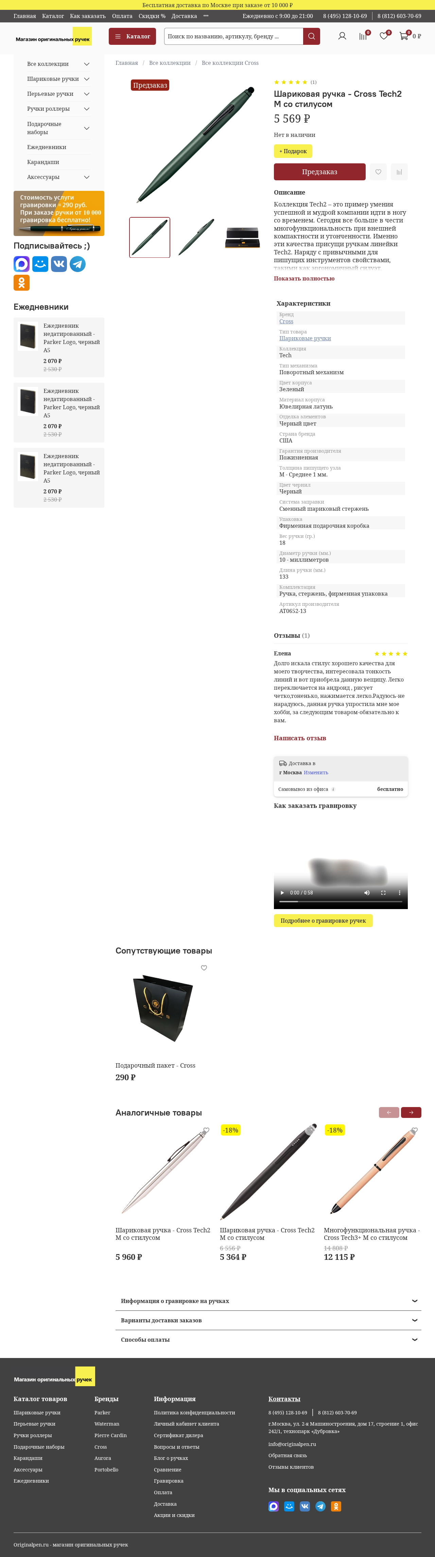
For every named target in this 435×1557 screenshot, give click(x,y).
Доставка (184, 16)
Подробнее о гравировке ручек (323, 920)
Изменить (316, 773)
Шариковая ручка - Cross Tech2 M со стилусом (163, 1234)
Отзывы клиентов (291, 1467)
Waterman (106, 1423)
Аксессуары (43, 177)
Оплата (122, 16)
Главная (25, 16)
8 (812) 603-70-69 (399, 16)
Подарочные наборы (44, 128)
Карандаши (43, 162)
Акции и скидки (174, 1515)
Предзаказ (319, 171)
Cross (286, 321)
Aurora (102, 1458)
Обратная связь (287, 1455)
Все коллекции (170, 63)
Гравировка (169, 1481)
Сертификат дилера (178, 1435)
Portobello (106, 1469)
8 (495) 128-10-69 (345, 16)
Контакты (284, 1399)
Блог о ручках (171, 1458)
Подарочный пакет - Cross (155, 1065)
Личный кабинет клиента (186, 1423)
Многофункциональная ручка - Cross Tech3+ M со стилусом (372, 1234)
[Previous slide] (140, 145)
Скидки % (152, 16)
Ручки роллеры (48, 108)
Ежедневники (46, 147)
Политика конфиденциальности (194, 1412)
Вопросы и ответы (176, 1447)
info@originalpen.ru (292, 1444)
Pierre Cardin (110, 1435)
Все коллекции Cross (230, 63)
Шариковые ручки (305, 338)
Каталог (53, 16)
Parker (102, 1412)
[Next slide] (252, 145)
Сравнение (167, 1469)
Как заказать (88, 16)
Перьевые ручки (50, 93)
